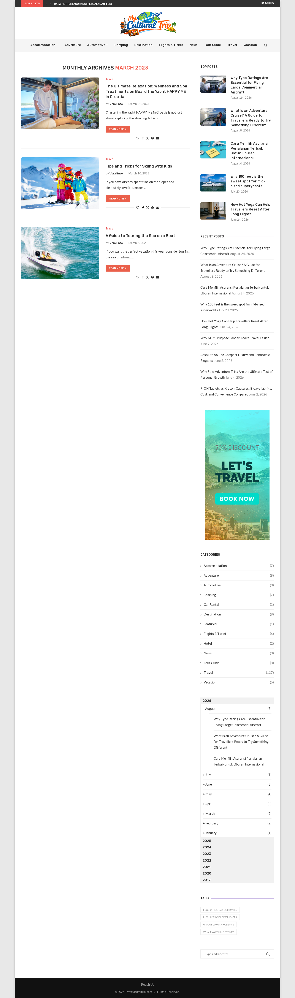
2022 (207, 860)
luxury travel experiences (220, 917)
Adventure (73, 45)
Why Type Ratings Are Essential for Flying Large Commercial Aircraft (249, 85)
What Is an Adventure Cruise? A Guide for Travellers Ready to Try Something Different (251, 118)
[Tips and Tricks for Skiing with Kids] (60, 183)
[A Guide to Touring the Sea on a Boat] (60, 253)
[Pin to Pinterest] (152, 138)
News (194, 45)
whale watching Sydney (218, 932)
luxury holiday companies (220, 909)
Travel (232, 45)
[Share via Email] (157, 138)
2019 (207, 880)
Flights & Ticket (171, 45)
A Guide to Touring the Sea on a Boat (140, 235)
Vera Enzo (116, 104)
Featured (239, 624)
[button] (46, 3)
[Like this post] (137, 138)
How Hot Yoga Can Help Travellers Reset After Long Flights (250, 209)
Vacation (250, 45)
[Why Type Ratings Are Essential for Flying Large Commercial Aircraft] (213, 84)
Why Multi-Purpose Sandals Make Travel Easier (234, 338)
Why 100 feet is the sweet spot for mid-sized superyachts (248, 181)
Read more (116, 129)
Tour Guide (212, 45)
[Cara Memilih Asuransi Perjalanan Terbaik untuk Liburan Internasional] (213, 149)
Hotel (239, 643)
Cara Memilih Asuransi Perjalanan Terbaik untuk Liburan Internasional (249, 150)
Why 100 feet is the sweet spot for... (81, 5)
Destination (143, 45)
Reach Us (268, 3)
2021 (207, 867)
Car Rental (239, 604)
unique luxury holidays (218, 924)
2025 (207, 841)
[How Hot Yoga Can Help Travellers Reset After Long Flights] (213, 211)
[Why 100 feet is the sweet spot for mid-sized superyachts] (213, 182)
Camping (121, 45)
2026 (207, 701)
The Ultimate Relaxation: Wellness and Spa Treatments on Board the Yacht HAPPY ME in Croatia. (146, 91)
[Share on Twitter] (147, 138)
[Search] (265, 45)
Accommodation (42, 45)
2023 (207, 854)
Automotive (96, 45)
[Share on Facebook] (143, 138)
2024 (207, 847)
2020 (207, 873)
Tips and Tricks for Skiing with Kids (139, 166)
